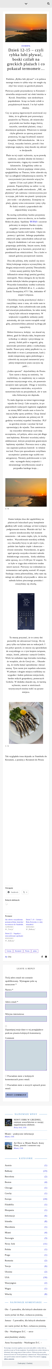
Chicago (8, 1188)
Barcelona (9, 1176)
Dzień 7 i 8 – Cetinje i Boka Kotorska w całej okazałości (34, 922)
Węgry (8, 1288)
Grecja (9, 951)
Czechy (8, 1193)
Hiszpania (9, 1210)
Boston (8, 1182)
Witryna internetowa (14, 1014)
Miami (8, 1232)
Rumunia (9, 1260)
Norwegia (9, 1238)
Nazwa (9, 989)
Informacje (10, 1216)
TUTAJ (33, 221)
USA (7, 1277)
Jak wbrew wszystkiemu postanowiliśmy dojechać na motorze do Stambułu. (14, 922)
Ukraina (8, 1272)
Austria (8, 1165)
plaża (35, 951)
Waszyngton (10, 1283)
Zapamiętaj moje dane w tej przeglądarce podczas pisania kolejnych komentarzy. (24, 1031)
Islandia (8, 1221)
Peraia (27, 951)
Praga (7, 1255)
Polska (8, 1249)
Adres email (11, 1002)
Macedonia (10, 1227)
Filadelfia (9, 1204)
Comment (9, 1038)
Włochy (8, 1294)
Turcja (8, 1266)
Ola (9, 957)
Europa (26, 46)
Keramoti (18, 951)
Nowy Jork (10, 1244)
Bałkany (8, 1171)
